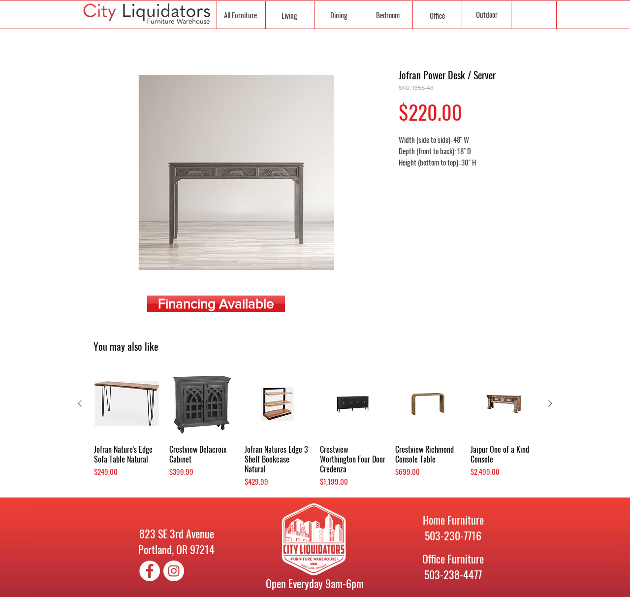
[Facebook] (149, 571)
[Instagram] (173, 571)
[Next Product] (550, 403)
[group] (315, 429)
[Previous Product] (80, 403)
